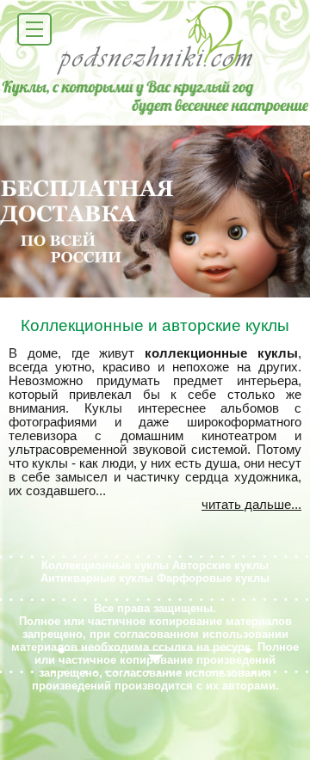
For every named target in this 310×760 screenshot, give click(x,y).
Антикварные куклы (96, 578)
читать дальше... (251, 505)
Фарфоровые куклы (213, 578)
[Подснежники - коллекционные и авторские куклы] (155, 73)
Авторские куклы (220, 565)
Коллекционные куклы (105, 565)
